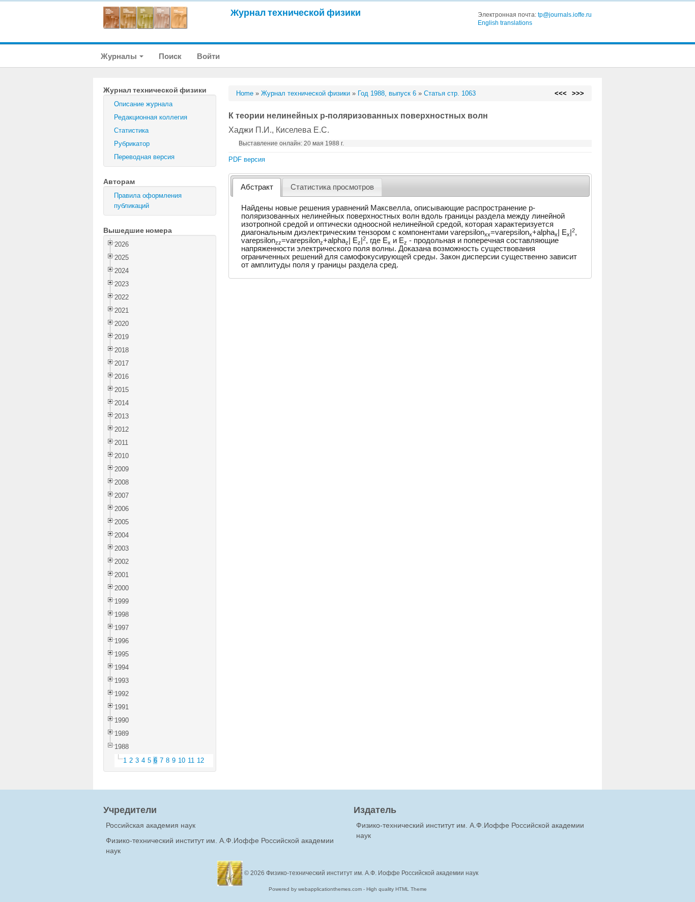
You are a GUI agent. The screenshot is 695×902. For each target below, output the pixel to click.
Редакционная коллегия (150, 117)
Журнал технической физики (295, 12)
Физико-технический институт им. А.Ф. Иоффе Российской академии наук (372, 873)
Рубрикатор (132, 143)
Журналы (119, 56)
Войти (208, 56)
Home (244, 93)
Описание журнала (143, 104)
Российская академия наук (150, 825)
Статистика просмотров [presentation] (332, 187)
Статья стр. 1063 (450, 93)
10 (181, 760)
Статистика (131, 130)
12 (200, 760)
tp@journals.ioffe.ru (565, 14)
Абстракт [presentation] (257, 187)
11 (191, 760)
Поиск (170, 56)
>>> (578, 93)
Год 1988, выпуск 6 (387, 93)
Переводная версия (144, 157)
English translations (505, 22)
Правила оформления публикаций (148, 200)
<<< (561, 93)
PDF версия (246, 159)
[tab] (257, 187)
